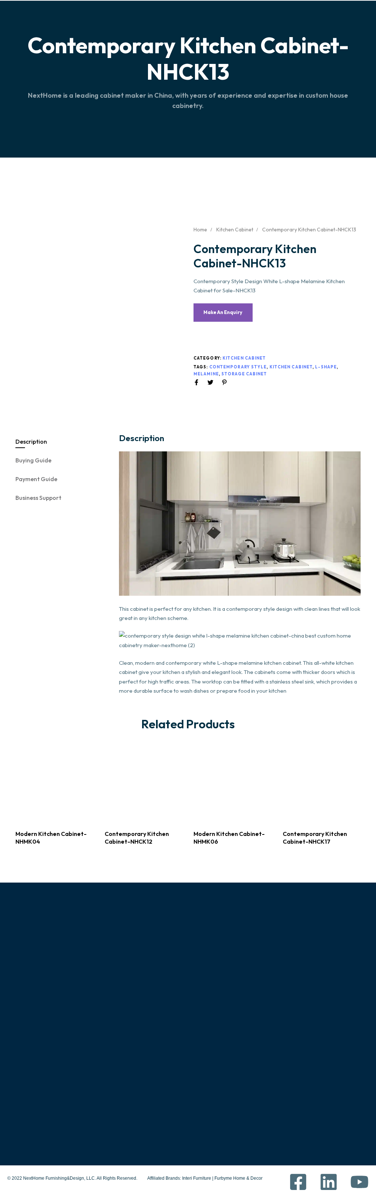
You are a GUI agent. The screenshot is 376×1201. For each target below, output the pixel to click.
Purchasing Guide (153, 1056)
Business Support (38, 497)
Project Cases (36, 1088)
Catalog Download (155, 1103)
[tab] (63, 442)
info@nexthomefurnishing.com (292, 1103)
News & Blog (34, 1119)
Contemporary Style (238, 366)
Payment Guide (36, 479)
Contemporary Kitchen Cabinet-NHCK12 (137, 837)
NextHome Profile (41, 1056)
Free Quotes (34, 1103)
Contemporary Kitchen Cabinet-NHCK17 (315, 837)
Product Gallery (43, 1072)
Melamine (206, 373)
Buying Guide (33, 460)
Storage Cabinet (244, 373)
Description (31, 441)
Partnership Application (161, 1119)
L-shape (326, 366)
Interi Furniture (196, 1178)
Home (200, 229)
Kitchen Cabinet (234, 229)
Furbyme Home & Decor (238, 1178)
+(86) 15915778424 (272, 1067)
